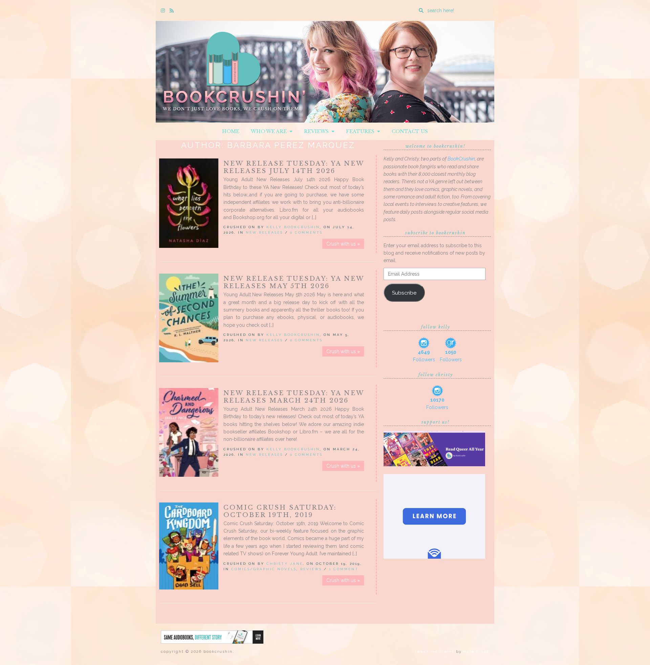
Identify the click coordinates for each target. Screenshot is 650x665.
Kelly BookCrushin (293, 227)
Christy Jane (284, 563)
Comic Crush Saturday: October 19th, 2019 (280, 511)
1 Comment (344, 569)
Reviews (317, 131)
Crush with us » (343, 243)
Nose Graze (476, 651)
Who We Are (270, 131)
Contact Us (410, 131)
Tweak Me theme (434, 651)
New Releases (264, 232)
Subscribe (404, 292)
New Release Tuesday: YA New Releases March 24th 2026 (293, 396)
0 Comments (306, 232)
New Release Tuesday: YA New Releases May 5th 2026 (293, 282)
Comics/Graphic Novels (264, 569)
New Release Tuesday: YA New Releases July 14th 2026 (293, 167)
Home (230, 131)
